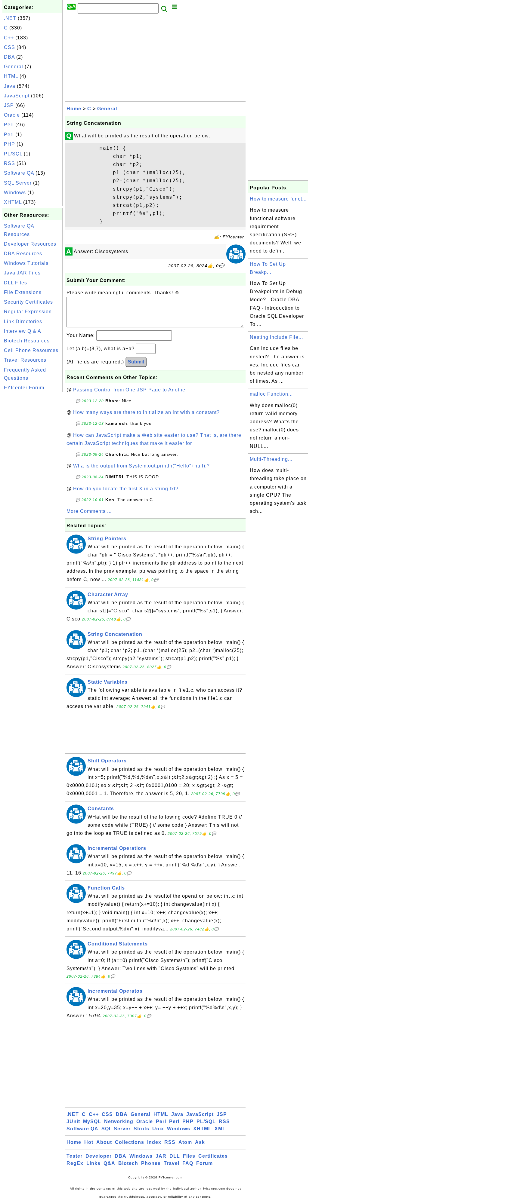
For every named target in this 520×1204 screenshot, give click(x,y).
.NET (10, 18)
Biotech (128, 1163)
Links (93, 1163)
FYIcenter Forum (24, 387)
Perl (9, 124)
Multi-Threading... (271, 459)
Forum (204, 1163)
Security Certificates (28, 302)
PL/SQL (13, 153)
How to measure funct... (278, 198)
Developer (98, 1156)
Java (9, 86)
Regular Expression (28, 311)
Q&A (109, 1163)
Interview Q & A (22, 331)
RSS (9, 163)
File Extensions (23, 292)
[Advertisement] (32, 483)
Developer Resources (30, 244)
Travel (171, 1163)
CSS (9, 47)
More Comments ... (89, 511)
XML (220, 1128)
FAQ (187, 1163)
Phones (151, 1163)
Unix (158, 1128)
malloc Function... (271, 394)
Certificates (213, 1156)
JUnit (73, 1121)
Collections (129, 1142)
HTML (11, 76)
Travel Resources (25, 360)
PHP (9, 144)
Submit (136, 361)
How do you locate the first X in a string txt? (125, 488)
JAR (161, 1156)
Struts (141, 1128)
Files (189, 1156)
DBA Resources (23, 253)
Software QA (19, 173)
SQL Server (18, 182)
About (104, 1142)
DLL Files (15, 282)
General (13, 66)
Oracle (12, 115)
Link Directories (23, 321)
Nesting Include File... (276, 337)
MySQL (92, 1121)
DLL (174, 1156)
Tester (74, 1156)
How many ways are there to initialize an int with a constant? (146, 412)
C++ (9, 37)
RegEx (75, 1163)
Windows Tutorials (26, 263)
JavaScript (16, 95)
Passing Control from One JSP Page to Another (130, 389)
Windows (15, 192)
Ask (200, 1142)
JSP (9, 105)
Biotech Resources (27, 340)
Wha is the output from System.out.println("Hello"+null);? (141, 465)
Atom (185, 1142)
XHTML (13, 202)
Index (154, 1142)
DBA (9, 57)
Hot (88, 1142)
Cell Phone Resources (31, 350)
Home (74, 108)
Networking (118, 1121)
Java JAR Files (22, 272)
